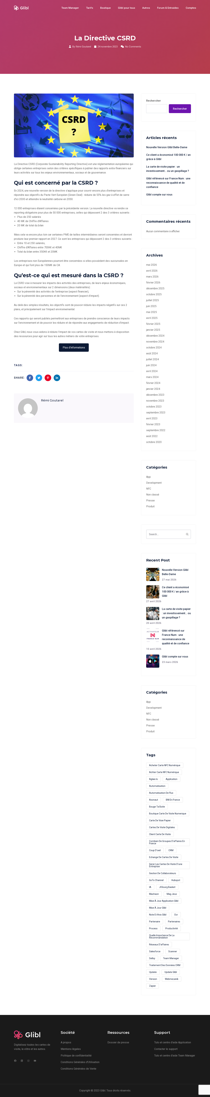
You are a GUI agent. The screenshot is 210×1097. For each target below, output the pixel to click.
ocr (176, 914)
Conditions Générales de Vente (78, 1068)
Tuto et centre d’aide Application (172, 1042)
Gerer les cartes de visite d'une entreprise (165, 865)
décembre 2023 (155, 394)
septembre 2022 (155, 430)
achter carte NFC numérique (164, 772)
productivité (171, 928)
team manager (171, 958)
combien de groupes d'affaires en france (167, 842)
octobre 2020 (154, 442)
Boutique (105, 7)
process (153, 928)
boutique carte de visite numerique (167, 813)
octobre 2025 (154, 294)
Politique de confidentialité (76, 1055)
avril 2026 (152, 270)
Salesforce (154, 951)
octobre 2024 (154, 347)
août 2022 (152, 436)
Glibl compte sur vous (159, 194)
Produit (150, 506)
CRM (170, 850)
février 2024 (153, 383)
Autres (146, 7)
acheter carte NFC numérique (164, 765)
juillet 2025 (152, 300)
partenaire (154, 921)
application (171, 779)
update (153, 972)
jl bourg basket (167, 887)
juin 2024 (151, 365)
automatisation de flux (161, 793)
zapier (152, 986)
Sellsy (152, 958)
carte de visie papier (160, 820)
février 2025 (153, 323)
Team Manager (70, 7)
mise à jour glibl (157, 907)
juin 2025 (151, 306)
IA (150, 887)
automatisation (157, 786)
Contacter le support (166, 1049)
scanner (172, 951)
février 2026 (153, 282)
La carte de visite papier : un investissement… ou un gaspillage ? (167, 168)
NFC (148, 488)
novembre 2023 (155, 400)
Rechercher (153, 100)
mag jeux (172, 894)
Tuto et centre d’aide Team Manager (174, 1055)
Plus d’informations (74, 347)
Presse (150, 500)
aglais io (153, 779)
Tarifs (89, 7)
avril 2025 (152, 318)
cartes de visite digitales (162, 827)
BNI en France (173, 799)
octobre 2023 (154, 406)
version (153, 979)
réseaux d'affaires (159, 944)
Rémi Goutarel (83, 46)
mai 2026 (151, 264)
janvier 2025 (153, 329)
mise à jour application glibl (163, 901)
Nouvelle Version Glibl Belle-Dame (166, 147)
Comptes (191, 7)
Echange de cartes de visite (163, 857)
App (148, 476)
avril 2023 (152, 418)
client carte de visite (160, 834)
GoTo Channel (156, 880)
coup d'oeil (155, 850)
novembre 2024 (155, 341)
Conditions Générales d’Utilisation (80, 1062)
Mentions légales (71, 1049)
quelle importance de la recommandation (161, 936)
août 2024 (152, 353)
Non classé (152, 494)
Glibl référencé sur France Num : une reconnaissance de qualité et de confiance (168, 183)
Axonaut (153, 799)
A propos (66, 1042)
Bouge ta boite (157, 806)
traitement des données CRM (164, 965)
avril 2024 (152, 371)
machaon (154, 894)
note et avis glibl (157, 914)
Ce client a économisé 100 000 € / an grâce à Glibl (168, 157)
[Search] (187, 534)
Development (154, 482)
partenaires (174, 921)
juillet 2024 (152, 359)
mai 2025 (151, 312)
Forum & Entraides (167, 7)
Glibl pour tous (126, 7)
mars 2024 (152, 377)
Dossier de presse (118, 1042)
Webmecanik (171, 979)
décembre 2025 (155, 288)
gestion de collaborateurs (162, 873)
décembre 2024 (155, 335)
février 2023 (153, 424)
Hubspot (175, 880)
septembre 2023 (155, 412)
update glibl (171, 972)
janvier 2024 (153, 388)
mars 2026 (152, 276)
